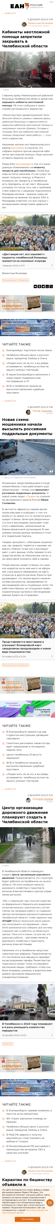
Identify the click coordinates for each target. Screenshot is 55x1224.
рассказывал (23, 164)
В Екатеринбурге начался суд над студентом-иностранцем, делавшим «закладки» (27, 735)
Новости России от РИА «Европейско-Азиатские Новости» (20, 6)
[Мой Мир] (47, 286)
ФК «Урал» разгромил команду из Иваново (26, 1120)
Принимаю (27, 1219)
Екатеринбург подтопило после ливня (29, 350)
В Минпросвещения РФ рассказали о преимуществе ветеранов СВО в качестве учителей (28, 1149)
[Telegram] (43, 286)
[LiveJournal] (51, 286)
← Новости (9, 13)
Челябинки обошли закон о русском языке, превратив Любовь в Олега (27, 357)
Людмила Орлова (42, 799)
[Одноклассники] (39, 286)
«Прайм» (30, 497)
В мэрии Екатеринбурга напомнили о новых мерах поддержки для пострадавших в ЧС (28, 378)
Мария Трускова (42, 411)
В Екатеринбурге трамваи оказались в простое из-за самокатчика (29, 1112)
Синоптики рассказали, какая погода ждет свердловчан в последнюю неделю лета (28, 746)
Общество (23, 280)
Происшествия (9, 280)
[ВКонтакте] (35, 286)
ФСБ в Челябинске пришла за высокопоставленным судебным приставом (25, 389)
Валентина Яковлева (40, 23)
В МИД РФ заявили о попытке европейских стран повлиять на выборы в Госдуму (25, 1138)
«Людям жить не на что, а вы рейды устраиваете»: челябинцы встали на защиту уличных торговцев (27, 366)
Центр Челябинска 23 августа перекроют (23, 756)
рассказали (17, 148)
